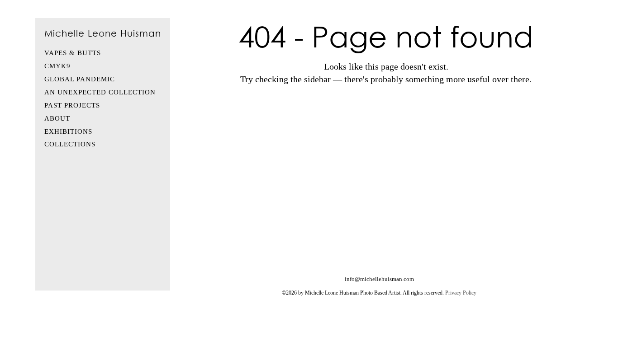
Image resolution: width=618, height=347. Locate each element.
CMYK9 (57, 66)
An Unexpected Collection (100, 92)
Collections (69, 144)
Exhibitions (68, 131)
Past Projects (72, 105)
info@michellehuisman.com (379, 279)
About (57, 118)
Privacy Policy (460, 293)
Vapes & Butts (72, 52)
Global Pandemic (79, 79)
